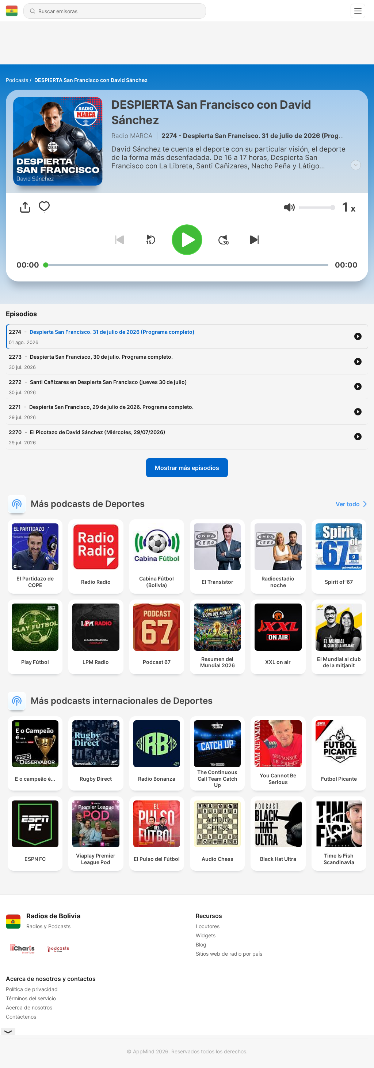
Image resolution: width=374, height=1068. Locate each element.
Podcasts (17, 80)
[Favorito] (44, 207)
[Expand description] (356, 165)
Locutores (208, 926)
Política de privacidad (32, 989)
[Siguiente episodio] (253, 240)
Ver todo (348, 504)
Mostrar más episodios (187, 467)
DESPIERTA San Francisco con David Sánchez (91, 80)
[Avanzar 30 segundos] (223, 240)
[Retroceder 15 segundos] (150, 240)
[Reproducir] (187, 239)
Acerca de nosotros (29, 1007)
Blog (201, 944)
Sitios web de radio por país (229, 954)
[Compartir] (25, 207)
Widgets (205, 935)
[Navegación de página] (358, 11)
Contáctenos (21, 1016)
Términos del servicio (31, 998)
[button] (289, 207)
